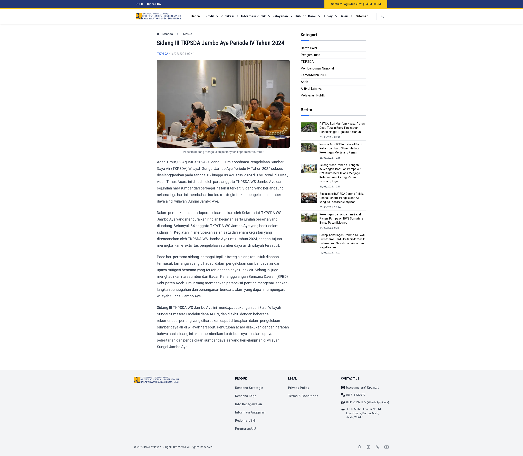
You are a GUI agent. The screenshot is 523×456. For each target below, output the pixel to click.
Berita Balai (309, 48)
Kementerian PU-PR (315, 75)
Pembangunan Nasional (317, 68)
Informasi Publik (253, 16)
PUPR (139, 4)
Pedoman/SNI (245, 420)
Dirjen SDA (154, 4)
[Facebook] (359, 447)
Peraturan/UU (245, 429)
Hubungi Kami (305, 16)
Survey (328, 16)
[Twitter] (377, 447)
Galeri (344, 16)
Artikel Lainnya (311, 89)
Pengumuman (310, 55)
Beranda (167, 34)
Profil (210, 16)
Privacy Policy (298, 388)
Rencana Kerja (245, 396)
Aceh (304, 82)
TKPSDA (186, 34)
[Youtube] (386, 447)
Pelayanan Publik (313, 95)
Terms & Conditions (303, 396)
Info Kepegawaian (248, 404)
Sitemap (362, 16)
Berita (195, 16)
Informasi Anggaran (250, 412)
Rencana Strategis (249, 388)
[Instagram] (368, 447)
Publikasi (227, 16)
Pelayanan (280, 16)
